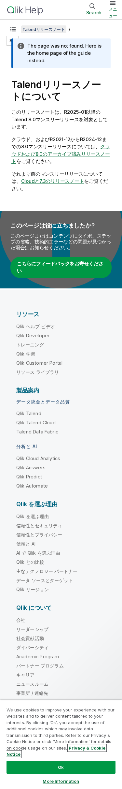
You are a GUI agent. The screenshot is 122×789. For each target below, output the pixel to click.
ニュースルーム (32, 684)
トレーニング (30, 344)
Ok (61, 767)
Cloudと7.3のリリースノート (52, 181)
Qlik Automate (32, 486)
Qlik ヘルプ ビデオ (35, 326)
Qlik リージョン (32, 589)
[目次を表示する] (13, 29)
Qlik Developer (32, 335)
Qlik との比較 (30, 562)
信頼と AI (25, 544)
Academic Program (37, 656)
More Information (61, 781)
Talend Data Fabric (37, 431)
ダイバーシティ (32, 647)
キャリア (25, 675)
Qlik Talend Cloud (36, 422)
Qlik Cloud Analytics (38, 458)
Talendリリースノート (43, 29)
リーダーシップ (32, 629)
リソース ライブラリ (37, 372)
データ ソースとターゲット (44, 580)
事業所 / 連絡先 (32, 693)
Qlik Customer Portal (39, 363)
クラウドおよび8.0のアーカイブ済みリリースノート (60, 153)
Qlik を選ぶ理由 (32, 516)
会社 (20, 620)
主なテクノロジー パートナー (46, 571)
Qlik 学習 (25, 354)
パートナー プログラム (40, 665)
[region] (61, 744)
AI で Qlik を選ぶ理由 (38, 553)
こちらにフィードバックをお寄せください (60, 267)
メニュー (113, 12)
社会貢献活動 (30, 638)
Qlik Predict (29, 476)
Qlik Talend (28, 413)
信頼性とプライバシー (39, 534)
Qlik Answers (31, 467)
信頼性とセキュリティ (39, 525)
